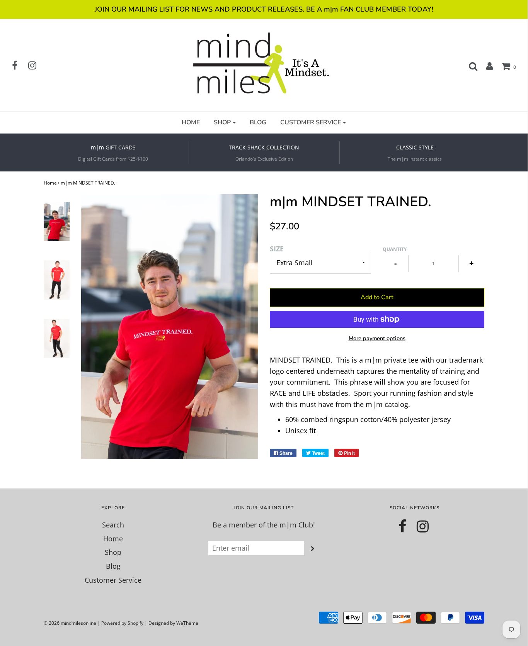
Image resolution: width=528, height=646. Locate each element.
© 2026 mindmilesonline (70, 623)
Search (113, 524)
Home (50, 183)
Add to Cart (377, 297)
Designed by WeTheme (173, 623)
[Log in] (486, 66)
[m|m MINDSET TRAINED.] (57, 221)
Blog (113, 566)
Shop (113, 552)
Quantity (395, 249)
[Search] (469, 66)
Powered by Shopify (122, 623)
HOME (191, 122)
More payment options (377, 338)
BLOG (258, 122)
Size (277, 248)
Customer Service (113, 580)
